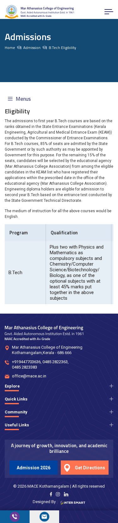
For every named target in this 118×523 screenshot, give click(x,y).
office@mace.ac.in (29, 376)
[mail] (44, 516)
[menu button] (108, 11)
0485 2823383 (24, 367)
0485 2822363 (55, 361)
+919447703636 (26, 361)
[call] (15, 516)
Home (10, 47)
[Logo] (39, 12)
